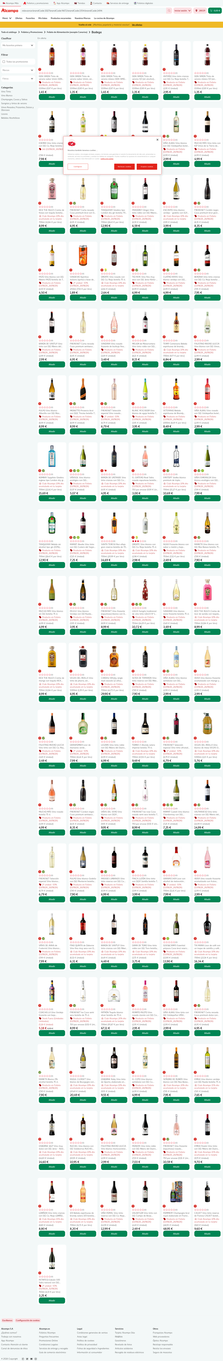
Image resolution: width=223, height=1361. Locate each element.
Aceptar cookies (147, 166)
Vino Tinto (6, 91)
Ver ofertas (137, 24)
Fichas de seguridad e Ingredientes (93, 1348)
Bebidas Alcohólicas (10, 118)
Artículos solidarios (124, 1348)
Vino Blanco (6, 95)
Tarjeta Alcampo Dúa (125, 1332)
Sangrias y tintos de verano (14, 103)
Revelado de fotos (123, 1344)
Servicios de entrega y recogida (53, 1348)
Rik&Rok (119, 1336)
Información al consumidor (89, 1352)
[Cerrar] (157, 139)
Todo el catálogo (9, 32)
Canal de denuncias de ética (14, 1348)
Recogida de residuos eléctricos (129, 1352)
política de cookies (107, 159)
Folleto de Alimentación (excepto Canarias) (67, 32)
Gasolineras (120, 1340)
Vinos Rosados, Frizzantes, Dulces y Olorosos (17, 108)
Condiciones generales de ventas (92, 1332)
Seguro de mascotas (162, 1352)
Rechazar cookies (124, 166)
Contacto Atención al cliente (14, 1344)
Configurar (78, 166)
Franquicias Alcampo (162, 1332)
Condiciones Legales (48, 1344)
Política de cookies (85, 1340)
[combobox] (93, 10)
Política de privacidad (87, 1344)
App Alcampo (7, 1340)
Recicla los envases (162, 1348)
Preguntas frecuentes (49, 1336)
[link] (28, 1320)
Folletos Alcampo (47, 1332)
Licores (4, 114)
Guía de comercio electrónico (52, 1352)
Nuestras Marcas (82, 18)
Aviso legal (82, 1336)
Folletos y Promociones (32, 32)
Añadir (52, 97)
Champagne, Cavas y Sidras (14, 99)
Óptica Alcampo (160, 1340)
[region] (112, 155)
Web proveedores (161, 1336)
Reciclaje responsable (163, 1344)
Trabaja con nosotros (11, 1336)
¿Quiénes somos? (9, 1332)
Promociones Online (48, 1340)
